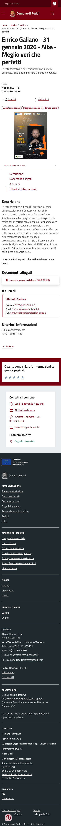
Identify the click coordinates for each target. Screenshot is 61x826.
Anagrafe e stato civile (13, 538)
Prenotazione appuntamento (17, 774)
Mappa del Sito (42, 814)
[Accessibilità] (8, 817)
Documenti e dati (11, 496)
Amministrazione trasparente (17, 763)
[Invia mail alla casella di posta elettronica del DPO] (18, 695)
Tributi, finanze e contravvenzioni (19, 563)
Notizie (23, 25)
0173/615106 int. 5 (25, 305)
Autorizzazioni (9, 543)
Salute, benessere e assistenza (18, 558)
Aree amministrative (12, 491)
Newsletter (8, 798)
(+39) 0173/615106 (22, 646)
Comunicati (7, 590)
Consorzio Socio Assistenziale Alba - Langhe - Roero (29, 744)
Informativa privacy (12, 749)
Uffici (4, 521)
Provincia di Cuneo (11, 739)
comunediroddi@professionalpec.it (28, 313)
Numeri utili (8, 677)
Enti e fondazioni (10, 501)
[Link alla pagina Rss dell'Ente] (4, 794)
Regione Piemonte (12, 3)
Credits (18, 814)
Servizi (36, 810)
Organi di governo (11, 506)
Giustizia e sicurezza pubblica (16, 553)
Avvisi (5, 595)
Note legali (7, 754)
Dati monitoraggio (11, 810)
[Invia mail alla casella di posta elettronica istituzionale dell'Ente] (24, 654)
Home (4, 25)
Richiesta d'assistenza (13, 778)
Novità (13, 25)
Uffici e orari (8, 672)
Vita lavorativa (9, 568)
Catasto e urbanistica (13, 548)
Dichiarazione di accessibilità (16, 759)
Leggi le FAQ (8, 767)
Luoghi (5, 613)
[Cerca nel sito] (51, 13)
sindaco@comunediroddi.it (25, 309)
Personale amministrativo (15, 511)
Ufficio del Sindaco (16, 299)
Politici (5, 516)
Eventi (5, 618)
